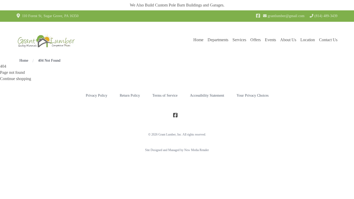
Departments (218, 40)
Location (307, 40)
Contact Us (328, 40)
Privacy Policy (96, 95)
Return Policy (130, 95)
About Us (288, 40)
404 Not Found (49, 60)
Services (239, 40)
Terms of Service (165, 95)
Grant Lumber (167, 134)
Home (198, 40)
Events (270, 40)
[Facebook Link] (258, 16)
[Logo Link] (46, 40)
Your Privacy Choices (252, 95)
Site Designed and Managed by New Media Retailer (177, 150)
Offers (255, 40)
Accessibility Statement (207, 95)
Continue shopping (15, 78)
